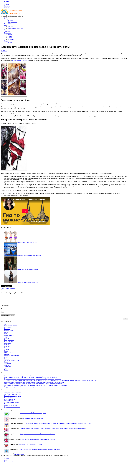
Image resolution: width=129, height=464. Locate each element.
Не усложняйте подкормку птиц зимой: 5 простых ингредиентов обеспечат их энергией (30, 377)
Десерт (10, 34)
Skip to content (5, 1)
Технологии (7, 366)
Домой (6, 17)
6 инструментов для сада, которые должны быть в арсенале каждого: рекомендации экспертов (32, 376)
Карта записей (8, 462)
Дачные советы (8, 330)
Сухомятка (11, 39)
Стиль (6, 30)
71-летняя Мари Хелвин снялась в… (28, 282)
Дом (5, 25)
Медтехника (8, 404)
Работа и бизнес (9, 352)
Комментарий (5, 305)
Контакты (7, 6)
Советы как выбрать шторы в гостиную (30, 444)
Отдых (6, 41)
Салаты (10, 37)
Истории (10, 20)
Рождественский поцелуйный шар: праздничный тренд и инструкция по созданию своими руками (34, 382)
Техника (6, 365)
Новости (6, 348)
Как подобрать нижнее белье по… (27, 242)
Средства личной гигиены (12, 407)
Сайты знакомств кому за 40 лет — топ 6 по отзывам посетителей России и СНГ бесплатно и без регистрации (58, 423)
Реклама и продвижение (11, 355)
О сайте (6, 4)
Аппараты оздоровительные (12, 394)
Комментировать (10, 288)
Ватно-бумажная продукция (12, 396)
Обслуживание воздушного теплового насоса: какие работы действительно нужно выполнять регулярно (35, 385)
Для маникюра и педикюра (12, 402)
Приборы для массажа (10, 405)
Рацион (10, 36)
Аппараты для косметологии (12, 392)
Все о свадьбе (8, 23)
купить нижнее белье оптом (20, 60)
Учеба (6, 368)
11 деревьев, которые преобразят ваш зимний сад (19, 387)
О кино (6, 349)
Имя (2, 309)
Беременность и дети (10, 325)
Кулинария (7, 33)
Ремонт (6, 357)
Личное (10, 42)
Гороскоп (10, 26)
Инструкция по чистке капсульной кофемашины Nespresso (37, 434)
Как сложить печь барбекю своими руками (33, 413)
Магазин (6, 7)
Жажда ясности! (12, 22)
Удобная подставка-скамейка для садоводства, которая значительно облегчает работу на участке (33, 383)
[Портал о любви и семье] (12, 14)
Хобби (6, 370)
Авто (5, 324)
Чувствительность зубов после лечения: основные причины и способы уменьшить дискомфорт (32, 379)
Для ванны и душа (9, 399)
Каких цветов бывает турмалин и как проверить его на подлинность (39, 449)
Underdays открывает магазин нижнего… (29, 255)
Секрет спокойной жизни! (15, 28)
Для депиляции (8, 400)
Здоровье (7, 31)
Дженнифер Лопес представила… (27, 269)
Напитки (7, 346)
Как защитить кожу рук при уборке (32, 418)
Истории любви (9, 19)
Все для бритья (8, 397)
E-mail (3, 312)
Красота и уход (8, 341)
